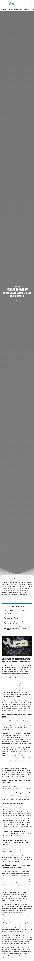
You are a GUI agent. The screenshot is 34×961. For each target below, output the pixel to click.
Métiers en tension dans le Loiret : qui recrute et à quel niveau (16, 622)
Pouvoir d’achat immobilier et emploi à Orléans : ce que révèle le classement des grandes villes (17, 612)
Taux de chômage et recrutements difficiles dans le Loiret (15, 617)
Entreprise (17, 286)
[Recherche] (26, 3)
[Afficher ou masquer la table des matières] (27, 607)
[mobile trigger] (3, 3)
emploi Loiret (7, 760)
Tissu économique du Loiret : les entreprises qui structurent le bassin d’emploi (15, 628)
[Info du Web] (11, 3)
